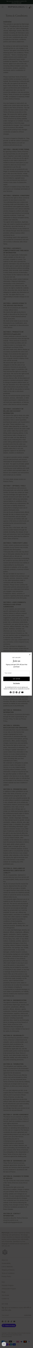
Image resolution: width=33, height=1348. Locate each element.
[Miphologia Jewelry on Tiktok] (19, 692)
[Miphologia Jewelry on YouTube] (22, 692)
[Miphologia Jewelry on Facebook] (11, 692)
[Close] (29, 654)
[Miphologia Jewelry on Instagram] (13, 692)
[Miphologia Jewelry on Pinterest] (16, 692)
